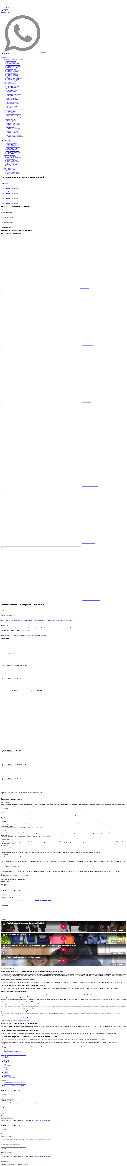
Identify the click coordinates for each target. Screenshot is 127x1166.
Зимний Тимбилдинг (16, 627)
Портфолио (6, 7)
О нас (5, 10)
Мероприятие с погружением (9, 289)
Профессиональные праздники (14, 77)
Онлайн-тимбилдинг (27, 627)
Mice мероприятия (42, 635)
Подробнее (15, 188)
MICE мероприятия (11, 98)
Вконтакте (6, 1060)
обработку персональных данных (43, 900)
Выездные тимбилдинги (12, 92)
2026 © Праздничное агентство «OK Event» (15, 1082)
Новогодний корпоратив (12, 63)
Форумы (8, 108)
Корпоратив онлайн (11, 111)
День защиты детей (11, 69)
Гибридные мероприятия (12, 103)
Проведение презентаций (12, 104)
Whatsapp (43, 52)
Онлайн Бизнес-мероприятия (13, 99)
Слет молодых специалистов (9, 544)
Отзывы (6, 1072)
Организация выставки (12, 102)
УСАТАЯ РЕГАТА (86, 402)
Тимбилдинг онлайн (11, 95)
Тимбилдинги (7, 82)
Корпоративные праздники (8, 180)
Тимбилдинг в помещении (13, 88)
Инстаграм (6, 53)
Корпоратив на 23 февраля (13, 65)
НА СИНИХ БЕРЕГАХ (87, 345)
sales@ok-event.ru (5, 1056)
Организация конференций (13, 106)
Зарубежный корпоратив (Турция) (10, 346)
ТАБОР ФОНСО (84, 288)
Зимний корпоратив (11, 62)
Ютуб (5, 54)
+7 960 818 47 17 (5, 12)
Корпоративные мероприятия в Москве (14, 59)
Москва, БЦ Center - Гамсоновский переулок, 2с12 (13, 1055)
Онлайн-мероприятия (9, 110)
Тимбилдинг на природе (12, 86)
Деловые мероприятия (9, 96)
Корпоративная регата (12, 75)
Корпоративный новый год (27, 620)
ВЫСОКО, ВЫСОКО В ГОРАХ (90, 486)
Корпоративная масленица (66, 620)
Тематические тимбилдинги (13, 94)
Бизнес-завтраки (10, 100)
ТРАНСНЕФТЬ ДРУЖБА (88, 543)
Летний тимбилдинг (11, 83)
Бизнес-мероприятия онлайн (13, 114)
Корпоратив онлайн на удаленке (14, 78)
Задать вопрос (4, 57)
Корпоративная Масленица (13, 66)
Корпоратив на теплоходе (12, 74)
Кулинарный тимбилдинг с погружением (12, 487)
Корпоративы (7, 1075)
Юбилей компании (15, 620)
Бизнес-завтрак (34, 635)
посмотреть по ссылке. (23, 1020)
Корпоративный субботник (13, 81)
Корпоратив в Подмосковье (13, 70)
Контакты (6, 9)
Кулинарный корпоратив (12, 79)
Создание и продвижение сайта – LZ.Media (14, 1085)
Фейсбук (6, 1062)
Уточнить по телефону (6, 188)
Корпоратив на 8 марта (12, 67)
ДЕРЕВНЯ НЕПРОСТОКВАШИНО (91, 600)
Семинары (9, 107)
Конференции (26, 635)
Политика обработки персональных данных (15, 1084)
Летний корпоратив (11, 61)
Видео (5, 1073)
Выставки (15, 635)
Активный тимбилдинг (12, 91)
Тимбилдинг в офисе (11, 87)
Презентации (9, 635)
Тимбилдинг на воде (11, 90)
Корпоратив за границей (12, 71)
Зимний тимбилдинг (11, 84)
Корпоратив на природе (12, 73)
